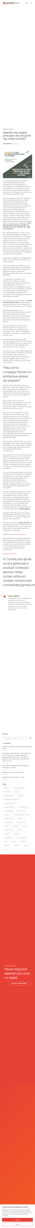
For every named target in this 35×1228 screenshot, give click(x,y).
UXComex (13, 554)
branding (6, 826)
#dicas (16, 791)
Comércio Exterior (8, 129)
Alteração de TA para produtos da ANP (13, 772)
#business (6, 788)
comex (25, 826)
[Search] (30, 738)
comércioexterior (8, 830)
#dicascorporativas (9, 795)
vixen (5, 849)
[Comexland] (11, 3)
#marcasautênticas (24, 807)
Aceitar (17, 1219)
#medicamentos (21, 811)
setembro (6, 845)
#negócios (7, 814)
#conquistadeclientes (19, 788)
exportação (7, 833)
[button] (19, 984)
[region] (17, 1216)
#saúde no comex (9, 818)
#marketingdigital (8, 811)
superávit (26, 845)
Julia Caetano (7, 143)
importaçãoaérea (8, 837)
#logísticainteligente (9, 807)
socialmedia (17, 845)
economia (19, 830)
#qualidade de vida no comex (21, 814)
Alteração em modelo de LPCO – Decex (13, 777)
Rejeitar (17, 1224)
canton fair (16, 826)
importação (17, 833)
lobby (5, 841)
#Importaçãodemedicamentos (11, 799)
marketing (23, 841)
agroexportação (8, 822)
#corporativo (7, 791)
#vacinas (20, 818)
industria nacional (21, 837)
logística (14, 841)
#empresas (20, 795)
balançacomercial (21, 822)
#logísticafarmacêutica (10, 803)
